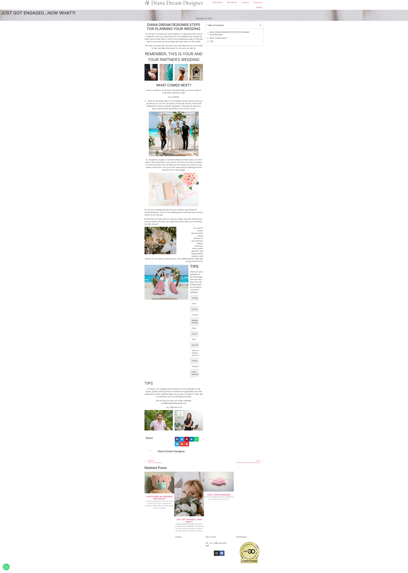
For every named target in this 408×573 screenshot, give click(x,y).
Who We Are (232, 2)
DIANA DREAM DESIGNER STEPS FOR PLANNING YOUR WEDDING (229, 33)
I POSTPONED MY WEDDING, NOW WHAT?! (159, 497)
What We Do (218, 2)
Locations (245, 2)
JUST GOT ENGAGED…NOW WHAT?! (189, 520)
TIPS (211, 41)
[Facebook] (222, 553)
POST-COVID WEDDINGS (218, 495)
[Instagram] (216, 553)
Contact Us (257, 2)
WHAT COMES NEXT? (218, 38)
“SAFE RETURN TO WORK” (246, 566)
